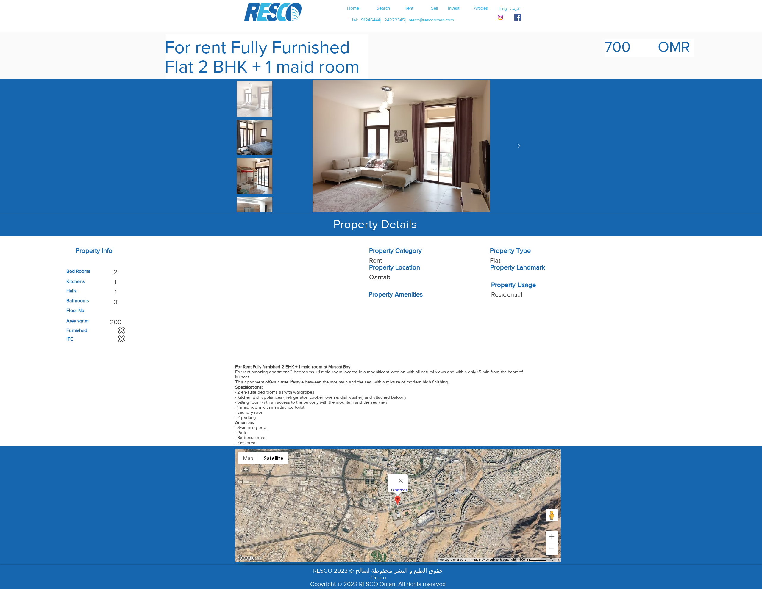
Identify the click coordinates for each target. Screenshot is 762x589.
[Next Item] (519, 146)
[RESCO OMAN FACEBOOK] (517, 17)
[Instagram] (500, 17)
